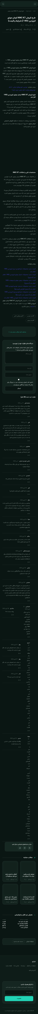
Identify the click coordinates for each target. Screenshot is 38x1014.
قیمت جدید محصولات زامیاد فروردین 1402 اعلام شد (20, 298)
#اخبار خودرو (30, 316)
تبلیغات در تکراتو (31, 966)
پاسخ (29, 416)
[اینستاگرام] (25, 848)
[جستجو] (3, 4)
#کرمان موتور (30, 320)
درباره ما (23, 966)
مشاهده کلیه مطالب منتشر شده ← (17, 332)
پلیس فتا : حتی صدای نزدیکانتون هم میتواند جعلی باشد (10, 899)
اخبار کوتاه (28, 11)
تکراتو (32, 306)
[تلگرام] (20, 848)
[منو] (35, 4)
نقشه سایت (9, 966)
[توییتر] (29, 848)
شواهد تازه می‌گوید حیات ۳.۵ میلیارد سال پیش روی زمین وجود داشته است (28, 877)
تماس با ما (16, 966)
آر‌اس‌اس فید (32, 970)
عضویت (19, 998)
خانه (34, 11)
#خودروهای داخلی (18, 316)
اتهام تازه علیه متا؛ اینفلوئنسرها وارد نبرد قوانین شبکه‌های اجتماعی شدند (23, 924)
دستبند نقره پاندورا (18, 942)
